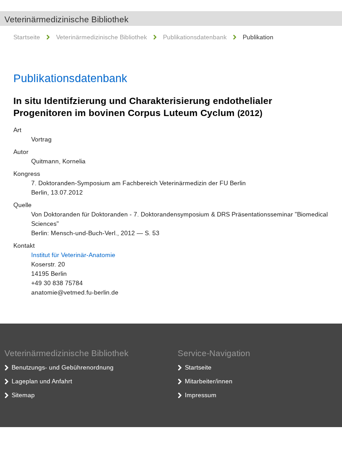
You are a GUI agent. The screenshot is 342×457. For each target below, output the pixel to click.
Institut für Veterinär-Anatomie (73, 254)
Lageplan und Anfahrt (42, 381)
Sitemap (23, 395)
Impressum (200, 395)
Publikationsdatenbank (195, 37)
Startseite (26, 37)
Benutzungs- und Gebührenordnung (63, 367)
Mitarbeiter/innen (208, 381)
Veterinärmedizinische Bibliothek (66, 19)
